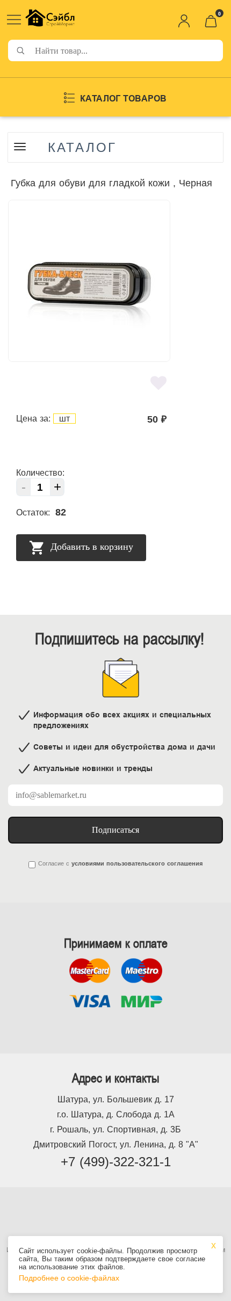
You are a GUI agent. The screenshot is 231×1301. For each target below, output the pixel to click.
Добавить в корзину (90, 546)
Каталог (82, 147)
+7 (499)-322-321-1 (116, 1161)
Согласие (51, 863)
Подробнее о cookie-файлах (69, 1278)
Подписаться (115, 829)
